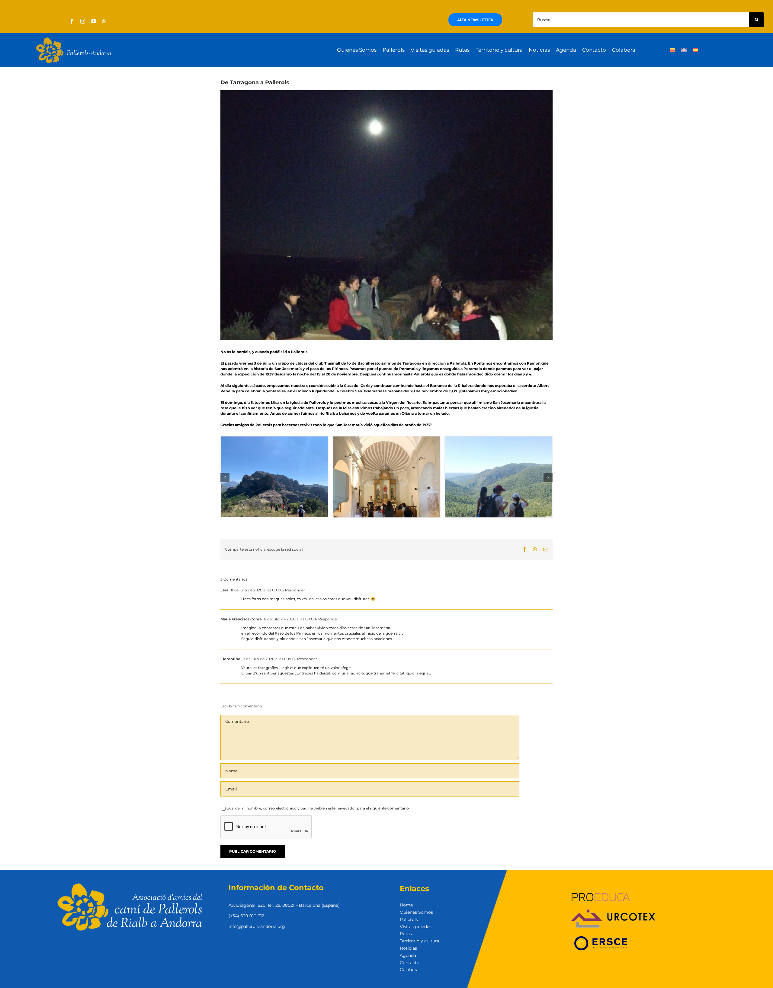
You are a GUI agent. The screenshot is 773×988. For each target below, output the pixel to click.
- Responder (294, 590)
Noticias (408, 948)
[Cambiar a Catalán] (672, 50)
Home (406, 905)
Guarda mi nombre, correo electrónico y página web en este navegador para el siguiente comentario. (318, 808)
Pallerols (409, 919)
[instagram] (82, 21)
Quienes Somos (416, 912)
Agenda (408, 955)
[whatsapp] (104, 21)
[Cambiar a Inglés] (684, 50)
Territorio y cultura (419, 941)
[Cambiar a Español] (695, 50)
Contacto (409, 962)
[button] (224, 477)
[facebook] (71, 21)
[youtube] (93, 21)
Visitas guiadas (415, 926)
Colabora (409, 969)
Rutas (406, 933)
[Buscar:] (640, 19)
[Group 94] (73, 39)
